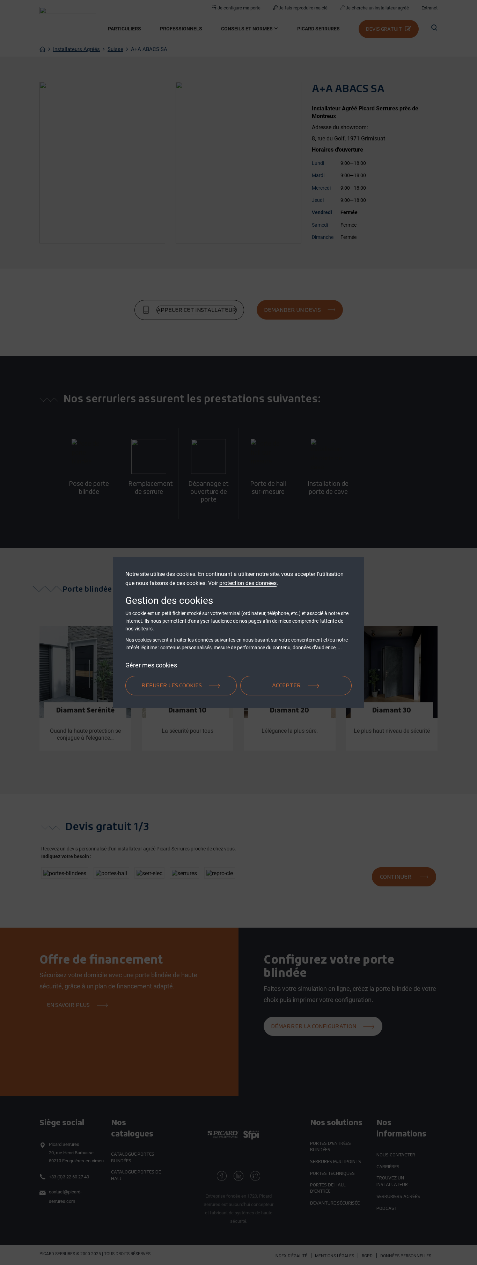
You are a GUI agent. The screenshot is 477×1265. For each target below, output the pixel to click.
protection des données (248, 583)
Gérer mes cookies (151, 665)
